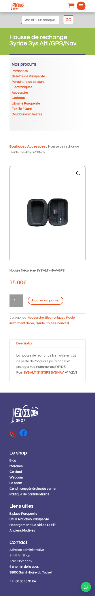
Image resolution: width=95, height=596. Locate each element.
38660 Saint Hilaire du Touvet (31, 572)
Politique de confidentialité (29, 494)
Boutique (17, 146)
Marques (16, 466)
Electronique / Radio (60, 317)
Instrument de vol (22, 323)
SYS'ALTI (30, 372)
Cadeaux (18, 98)
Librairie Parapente (26, 103)
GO (68, 20)
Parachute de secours (28, 82)
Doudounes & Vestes (27, 114)
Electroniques (22, 87)
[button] (78, 173)
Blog (13, 460)
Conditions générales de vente (33, 488)
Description (24, 343)
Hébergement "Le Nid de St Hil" (33, 525)
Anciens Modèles (22, 530)
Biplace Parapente (23, 513)
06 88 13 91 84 (25, 581)
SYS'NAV (57, 372)
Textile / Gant (22, 108)
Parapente (20, 71)
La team (16, 483)
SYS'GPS (43, 372)
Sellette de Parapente (28, 76)
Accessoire (20, 92)
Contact (16, 471)
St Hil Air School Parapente (29, 519)
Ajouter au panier (45, 300)
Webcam (16, 477)
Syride (40, 323)
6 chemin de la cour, (24, 566)
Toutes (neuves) (57, 323)
